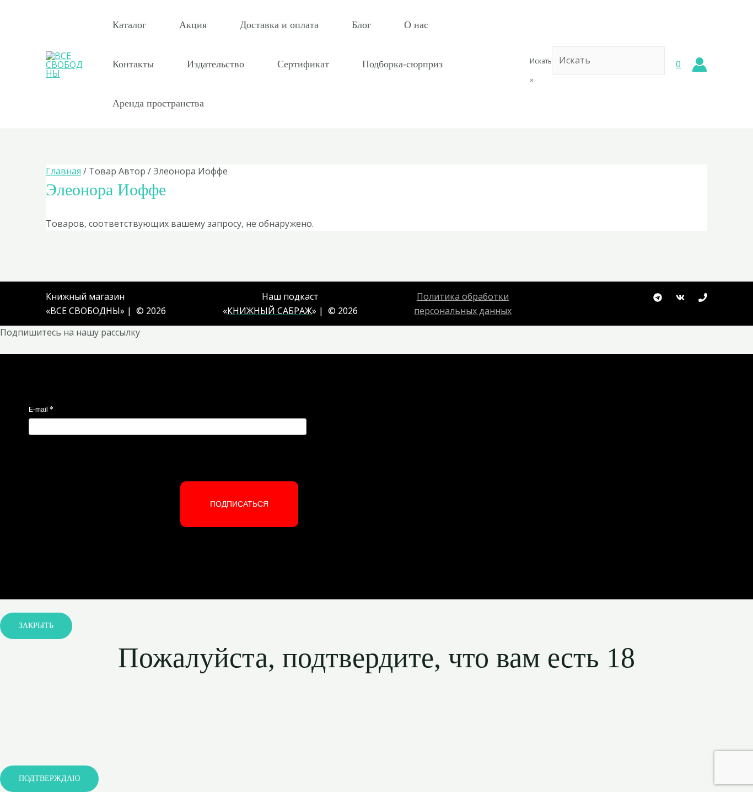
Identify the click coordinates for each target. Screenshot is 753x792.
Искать (541, 61)
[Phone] (702, 297)
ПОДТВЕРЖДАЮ (49, 778)
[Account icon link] (699, 64)
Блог (361, 24)
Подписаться (239, 503)
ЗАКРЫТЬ (36, 625)
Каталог (129, 24)
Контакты (133, 64)
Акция (193, 24)
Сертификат (303, 64)
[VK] (680, 297)
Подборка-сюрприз (402, 64)
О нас (416, 24)
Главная (63, 171)
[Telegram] (657, 297)
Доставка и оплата (279, 24)
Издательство (215, 64)
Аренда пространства (158, 103)
